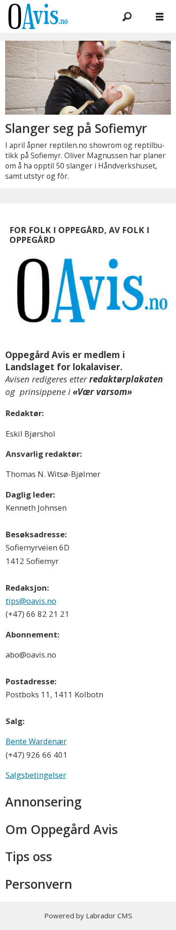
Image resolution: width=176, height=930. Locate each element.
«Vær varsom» (102, 391)
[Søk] (126, 16)
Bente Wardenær (36, 741)
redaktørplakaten (126, 379)
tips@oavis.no (31, 600)
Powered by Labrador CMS (88, 915)
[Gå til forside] (52, 16)
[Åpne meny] (159, 16)
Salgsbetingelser (36, 774)
